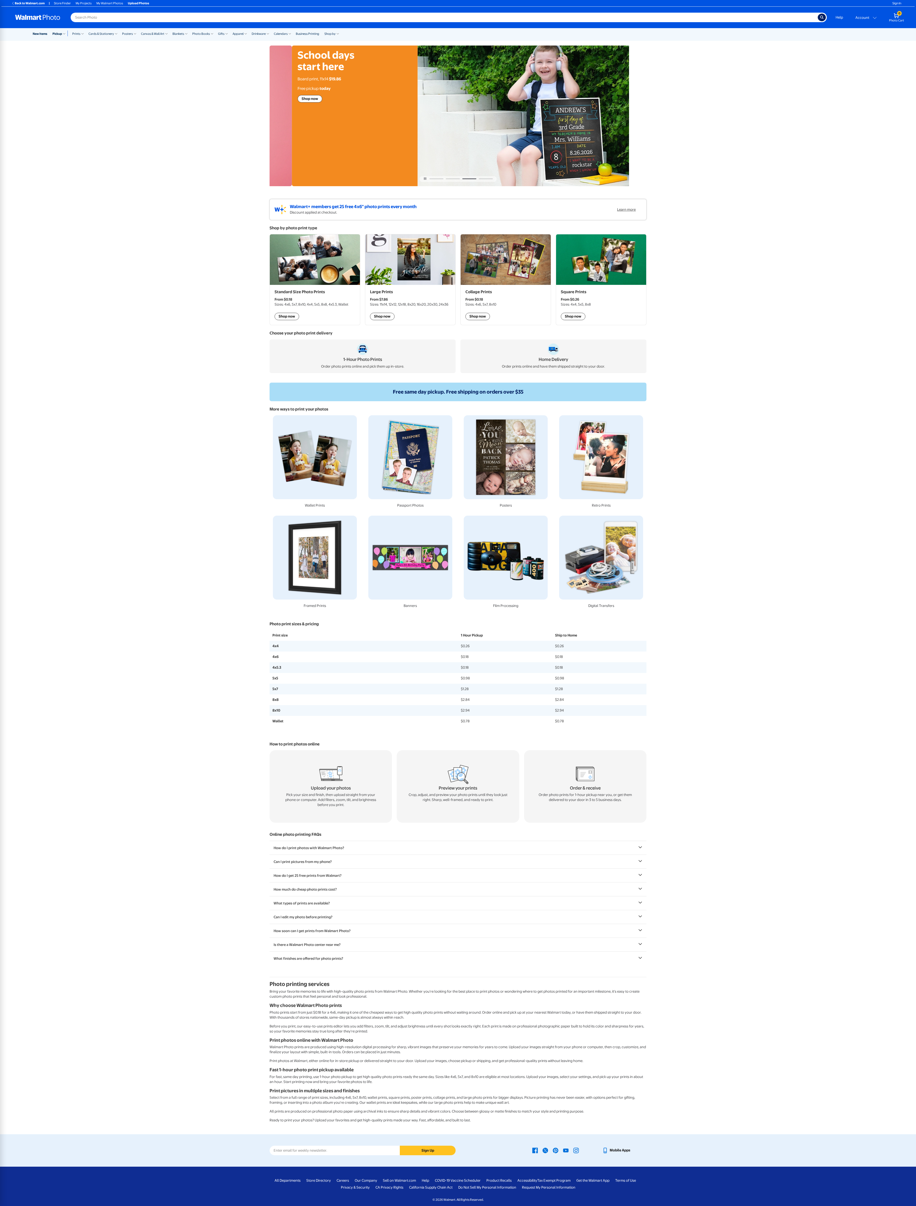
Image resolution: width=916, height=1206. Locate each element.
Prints (76, 34)
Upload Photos (138, 3)
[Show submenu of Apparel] (245, 33)
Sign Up (428, 1150)
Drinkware (259, 34)
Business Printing (307, 34)
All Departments (288, 1180)
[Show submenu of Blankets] (186, 33)
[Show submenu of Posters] (135, 33)
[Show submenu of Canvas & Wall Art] (166, 33)
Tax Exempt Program (554, 1180)
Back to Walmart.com (30, 3)
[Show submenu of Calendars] (289, 33)
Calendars (281, 34)
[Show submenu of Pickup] (65, 33)
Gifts (221, 34)
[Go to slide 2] (453, 178)
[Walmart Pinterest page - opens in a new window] (555, 1150)
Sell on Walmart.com (399, 1180)
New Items (40, 34)
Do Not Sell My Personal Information (487, 1187)
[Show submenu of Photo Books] (212, 33)
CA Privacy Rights (389, 1187)
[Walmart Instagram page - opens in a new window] (576, 1150)
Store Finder (62, 3)
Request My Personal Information (548, 1187)
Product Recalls (499, 1180)
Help (839, 17)
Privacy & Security (355, 1187)
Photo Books (201, 34)
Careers (343, 1180)
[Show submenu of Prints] (82, 33)
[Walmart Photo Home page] (38, 17)
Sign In (896, 3)
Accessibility (527, 1180)
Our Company (366, 1180)
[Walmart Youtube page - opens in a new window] (566, 1150)
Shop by (330, 34)
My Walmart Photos (109, 3)
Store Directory (318, 1180)
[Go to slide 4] (486, 178)
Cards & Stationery (101, 34)
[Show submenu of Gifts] (226, 33)
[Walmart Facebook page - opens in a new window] (535, 1150)
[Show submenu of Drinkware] (267, 33)
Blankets (178, 34)
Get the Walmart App (592, 1180)
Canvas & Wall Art (152, 34)
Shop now (287, 99)
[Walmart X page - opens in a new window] (545, 1150)
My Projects (84, 3)
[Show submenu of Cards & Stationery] (116, 33)
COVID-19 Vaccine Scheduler (458, 1180)
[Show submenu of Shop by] (337, 33)
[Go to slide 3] (469, 178)
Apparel (238, 34)
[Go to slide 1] (436, 178)
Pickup (57, 34)
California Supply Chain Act (431, 1187)
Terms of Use (625, 1180)
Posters (127, 34)
